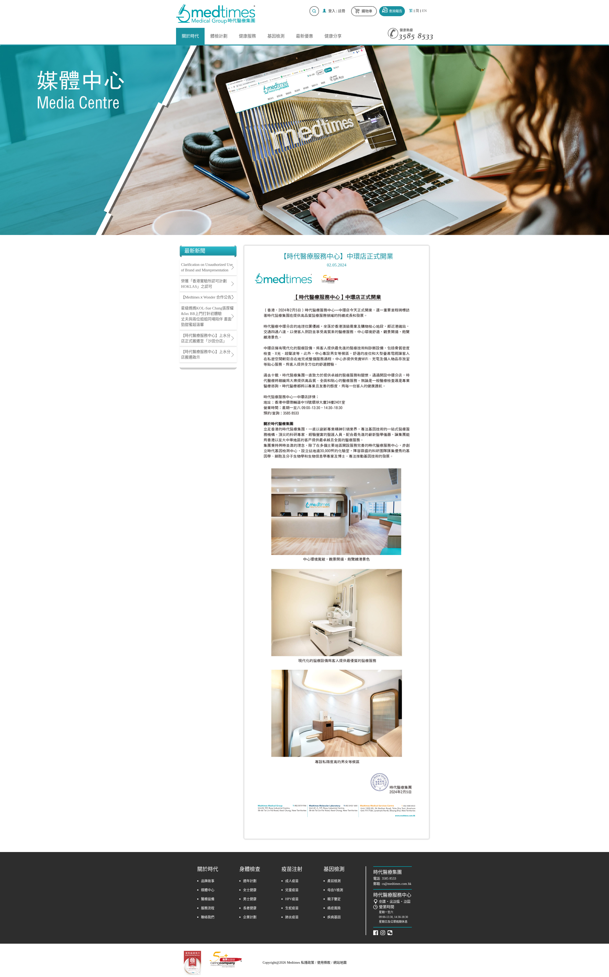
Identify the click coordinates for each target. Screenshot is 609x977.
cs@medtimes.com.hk (396, 884)
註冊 (341, 11)
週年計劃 (249, 881)
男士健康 (249, 899)
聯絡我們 (207, 917)
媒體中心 (207, 890)
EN (424, 11)
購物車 (367, 11)
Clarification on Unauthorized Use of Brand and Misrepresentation (207, 267)
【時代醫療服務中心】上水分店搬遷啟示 (206, 354)
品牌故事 (207, 881)
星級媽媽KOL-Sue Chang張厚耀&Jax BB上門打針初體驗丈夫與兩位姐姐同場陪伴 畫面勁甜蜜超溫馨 (207, 316)
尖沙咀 (395, 901)
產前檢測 (334, 881)
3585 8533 (389, 878)
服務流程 (207, 908)
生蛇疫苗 (292, 908)
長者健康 (249, 908)
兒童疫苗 (292, 890)
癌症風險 (334, 908)
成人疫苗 (292, 881)
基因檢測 (276, 36)
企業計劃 (249, 917)
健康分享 (333, 36)
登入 (331, 11)
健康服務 (247, 36)
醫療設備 (207, 899)
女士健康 (249, 890)
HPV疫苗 (292, 899)
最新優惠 (304, 36)
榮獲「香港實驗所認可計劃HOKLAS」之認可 (204, 284)
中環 (382, 901)
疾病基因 (334, 917)
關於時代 (190, 36)
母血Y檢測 (335, 890)
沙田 (407, 901)
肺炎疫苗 (292, 917)
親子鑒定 (334, 899)
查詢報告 (395, 11)
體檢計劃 (218, 36)
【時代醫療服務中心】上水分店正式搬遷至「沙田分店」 (206, 338)
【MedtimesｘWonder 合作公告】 (208, 297)
